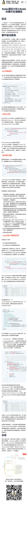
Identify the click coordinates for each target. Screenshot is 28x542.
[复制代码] (25, 84)
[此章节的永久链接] (13, 71)
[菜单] (25, 2)
